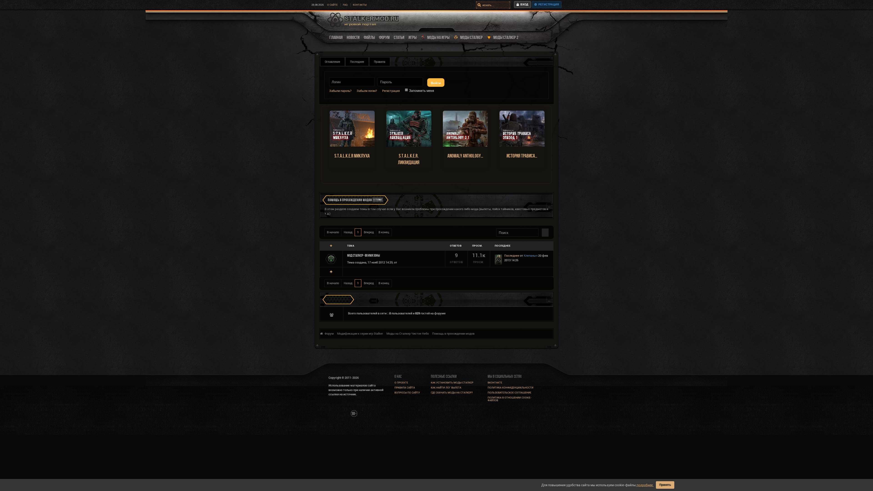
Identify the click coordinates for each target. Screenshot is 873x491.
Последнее (357, 61)
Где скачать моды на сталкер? (452, 392)
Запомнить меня (421, 91)
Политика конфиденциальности (510, 387)
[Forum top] (331, 271)
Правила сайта (404, 387)
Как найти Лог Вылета (446, 387)
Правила (379, 61)
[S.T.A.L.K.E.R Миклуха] (352, 128)
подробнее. (645, 485)
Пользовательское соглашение (509, 392)
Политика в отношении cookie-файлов (510, 399)
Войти (436, 82)
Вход (523, 4)
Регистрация (548, 4)
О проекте (401, 382)
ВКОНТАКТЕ (495, 382)
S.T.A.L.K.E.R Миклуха (352, 156)
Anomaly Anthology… (465, 156)
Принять (665, 484)
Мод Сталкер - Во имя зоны (363, 255)
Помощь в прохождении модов (350, 200)
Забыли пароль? (340, 91)
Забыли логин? (367, 91)
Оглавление (332, 61)
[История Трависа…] (521, 128)
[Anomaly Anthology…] (465, 128)
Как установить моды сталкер (452, 382)
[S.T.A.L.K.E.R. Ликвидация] (408, 128)
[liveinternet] (339, 413)
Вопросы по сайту (407, 392)
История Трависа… (522, 156)
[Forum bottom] (331, 245)
